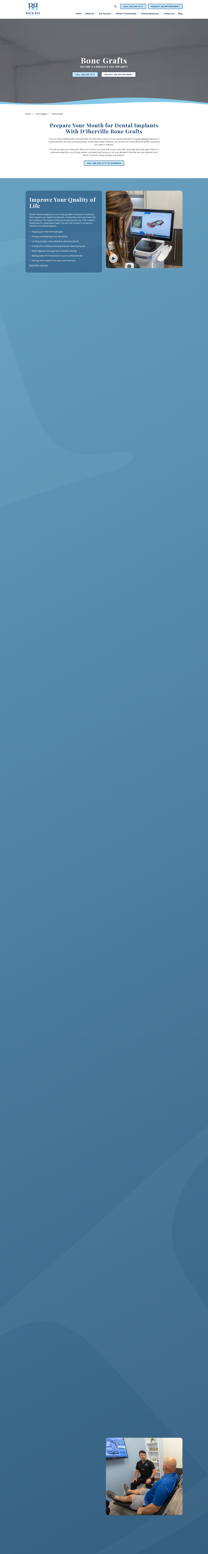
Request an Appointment (165, 6)
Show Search (115, 6)
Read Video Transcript (38, 265)
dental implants (142, 139)
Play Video (113, 258)
